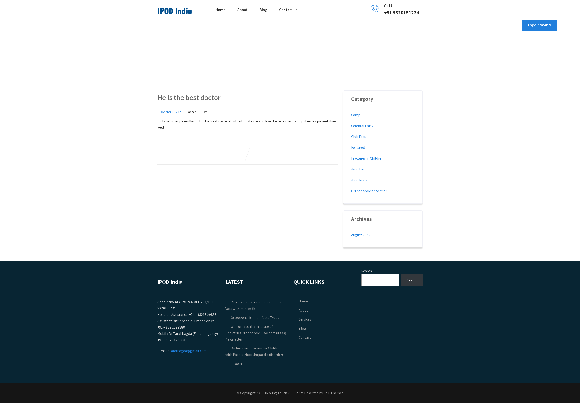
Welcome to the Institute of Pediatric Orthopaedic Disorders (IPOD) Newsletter (255, 333)
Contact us (288, 9)
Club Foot (358, 136)
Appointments (540, 25)
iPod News (359, 180)
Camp (355, 115)
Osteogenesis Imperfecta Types (255, 317)
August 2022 (360, 235)
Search (366, 271)
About (242, 9)
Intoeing (237, 363)
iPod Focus (359, 169)
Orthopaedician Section (369, 191)
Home (220, 9)
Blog (263, 9)
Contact (305, 337)
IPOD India (174, 11)
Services (305, 319)
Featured (358, 147)
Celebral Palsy (362, 125)
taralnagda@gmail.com (188, 350)
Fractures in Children (367, 158)
